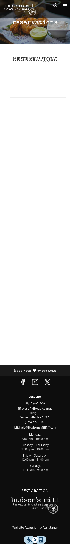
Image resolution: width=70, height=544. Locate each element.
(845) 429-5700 (35, 422)
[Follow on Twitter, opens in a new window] (47, 383)
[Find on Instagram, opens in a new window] (35, 383)
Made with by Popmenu (29, 370)
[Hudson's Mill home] (20, 9)
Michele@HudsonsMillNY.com (35, 427)
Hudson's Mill (35, 505)
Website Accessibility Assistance (35, 527)
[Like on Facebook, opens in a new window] (22, 383)
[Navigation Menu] (65, 5)
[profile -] (55, 5)
